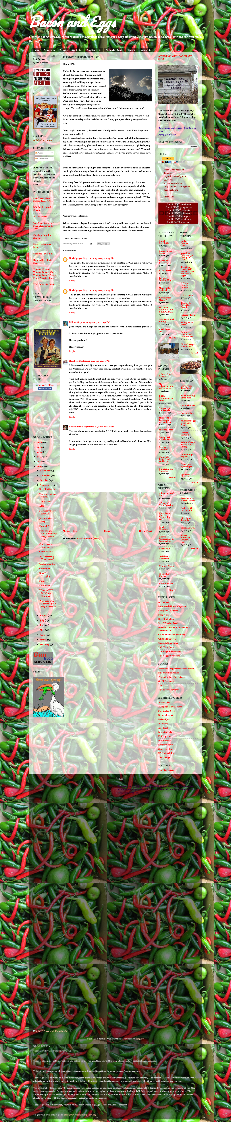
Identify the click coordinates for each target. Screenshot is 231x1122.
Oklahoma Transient (164, 557)
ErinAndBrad (76, 426)
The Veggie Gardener (169, 655)
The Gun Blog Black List (188, 396)
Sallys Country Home (185, 243)
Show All (172, 338)
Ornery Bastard (185, 433)
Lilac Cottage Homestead (188, 345)
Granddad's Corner (165, 575)
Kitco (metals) (165, 732)
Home (36, 50)
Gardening (77, 50)
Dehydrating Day (48, 489)
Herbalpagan (75, 258)
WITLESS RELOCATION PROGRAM (166, 309)
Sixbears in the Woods (164, 409)
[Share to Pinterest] (109, 243)
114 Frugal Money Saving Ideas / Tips (43, 199)
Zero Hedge (164, 757)
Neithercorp (164, 740)
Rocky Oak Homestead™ (166, 438)
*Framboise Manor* (165, 298)
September (45, 485)
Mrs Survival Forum (168, 672)
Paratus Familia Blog (165, 279)
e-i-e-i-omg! (187, 295)
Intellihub (163, 728)
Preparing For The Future (171, 677)
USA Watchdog (166, 753)
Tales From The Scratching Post (164, 516)
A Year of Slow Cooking (166, 504)
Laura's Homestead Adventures (187, 334)
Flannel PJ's (45, 526)
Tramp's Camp (166, 566)
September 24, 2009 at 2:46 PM (98, 426)
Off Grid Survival (167, 639)
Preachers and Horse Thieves (188, 499)
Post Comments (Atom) (88, 538)
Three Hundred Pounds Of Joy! (186, 538)
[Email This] (98, 243)
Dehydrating (49, 50)
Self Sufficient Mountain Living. (188, 444)
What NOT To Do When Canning (46, 593)
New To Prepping (44, 575)
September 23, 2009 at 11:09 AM (93, 322)
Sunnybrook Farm (187, 323)
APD (41, 506)
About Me (132, 50)
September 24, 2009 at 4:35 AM (94, 361)
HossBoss (73, 361)
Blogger (140, 1038)
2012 (39, 452)
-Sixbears (168, 196)
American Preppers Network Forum (176, 668)
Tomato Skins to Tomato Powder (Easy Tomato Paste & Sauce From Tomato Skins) (44, 273)
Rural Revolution (164, 242)
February (45, 644)
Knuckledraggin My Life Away (188, 422)
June (42, 625)
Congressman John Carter (46, 545)
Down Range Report (187, 455)
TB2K (161, 685)
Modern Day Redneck (165, 289)
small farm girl (164, 330)
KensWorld (164, 548)
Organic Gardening (168, 643)
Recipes (64, 50)
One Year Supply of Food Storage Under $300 (43, 226)
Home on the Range (165, 252)
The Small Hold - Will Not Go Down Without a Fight (187, 271)
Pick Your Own (166, 647)
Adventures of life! (166, 494)
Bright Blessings (163, 528)
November (45, 475)
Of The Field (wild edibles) (171, 634)
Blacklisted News (166, 711)
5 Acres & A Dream (165, 375)
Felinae (72, 322)
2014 (39, 442)
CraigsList (44, 568)
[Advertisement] (107, 510)
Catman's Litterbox (186, 475)
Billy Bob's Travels (186, 519)
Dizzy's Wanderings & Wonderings (166, 538)
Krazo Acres (165, 270)
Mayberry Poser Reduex (47, 512)
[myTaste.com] (166, 770)
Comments (42, 158)
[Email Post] (91, 243)
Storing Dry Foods (114, 50)
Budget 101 (164, 614)
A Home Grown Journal (185, 285)
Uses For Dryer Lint (43, 253)
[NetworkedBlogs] (45, 385)
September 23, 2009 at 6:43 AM (98, 258)
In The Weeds (40, 216)
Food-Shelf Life (94, 50)
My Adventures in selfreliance (166, 386)
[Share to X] (104, 243)
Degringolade (187, 413)
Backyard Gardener (168, 610)
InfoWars (163, 723)
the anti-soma (188, 405)
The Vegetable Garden (169, 651)
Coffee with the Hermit (186, 509)
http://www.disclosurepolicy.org (79, 1114)
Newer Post (71, 531)
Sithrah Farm (188, 527)
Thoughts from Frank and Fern (165, 459)
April (43, 635)
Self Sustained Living (166, 320)
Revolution (45, 585)
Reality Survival (163, 448)
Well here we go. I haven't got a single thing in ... (47, 605)
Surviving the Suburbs (166, 470)
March (43, 639)
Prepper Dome (166, 429)
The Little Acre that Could (186, 305)
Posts (40, 152)
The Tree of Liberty (168, 689)
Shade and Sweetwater (165, 261)
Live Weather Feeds (168, 623)
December (45, 470)
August (44, 615)
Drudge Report (165, 715)
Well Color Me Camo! (44, 284)
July (42, 620)
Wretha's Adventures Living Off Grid (187, 256)
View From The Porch (186, 386)
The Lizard (45, 501)
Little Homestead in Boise (166, 398)
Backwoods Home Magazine (172, 606)
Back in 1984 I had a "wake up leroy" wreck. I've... (48, 535)
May (42, 630)
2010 (39, 461)
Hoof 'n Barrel (166, 583)
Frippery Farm (188, 315)
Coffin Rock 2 (46, 551)
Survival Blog (165, 749)
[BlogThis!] (101, 243)
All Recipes (163, 602)
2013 (39, 447)
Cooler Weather (47, 564)
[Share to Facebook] (106, 243)
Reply (72, 280)
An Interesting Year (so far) (46, 558)
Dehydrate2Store (167, 619)
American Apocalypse (186, 465)
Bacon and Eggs (72, 21)
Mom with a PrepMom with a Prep (165, 419)
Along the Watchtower (170, 706)
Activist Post (164, 702)
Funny (42, 581)
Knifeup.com (164, 736)
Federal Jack (164, 719)
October (44, 480)
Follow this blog (45, 388)
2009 (39, 466)
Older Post (144, 531)
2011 (39, 456)
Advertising (146, 50)
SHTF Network (166, 681)
